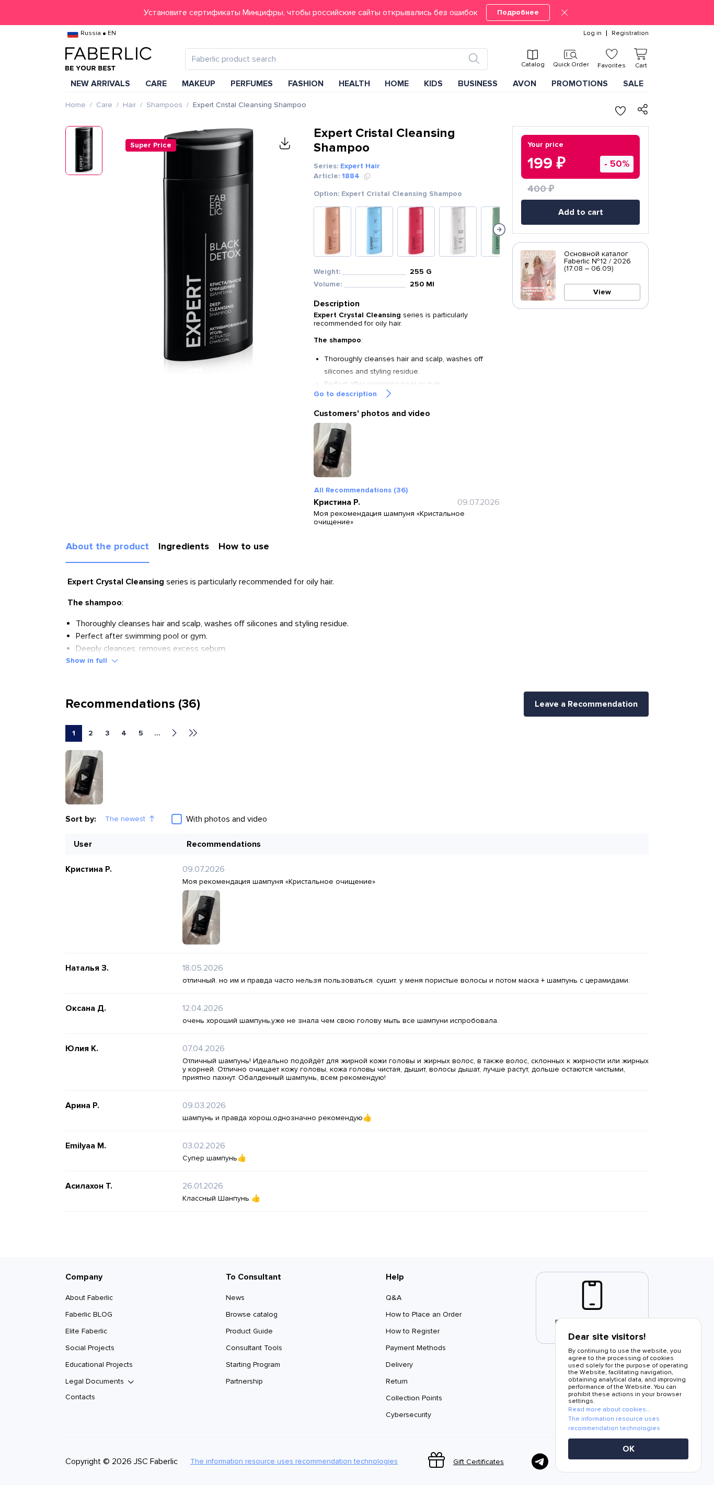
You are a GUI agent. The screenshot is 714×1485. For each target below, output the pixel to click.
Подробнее (518, 12)
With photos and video (226, 819)
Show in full (86, 660)
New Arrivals (100, 83)
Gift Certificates (478, 1461)
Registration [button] (630, 33)
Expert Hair (360, 166)
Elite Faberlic (86, 1331)
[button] (357, 12)
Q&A (393, 1297)
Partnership (244, 1381)
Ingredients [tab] (183, 546)
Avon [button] (524, 83)
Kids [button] (433, 83)
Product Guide (249, 1331)
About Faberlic (89, 1297)
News (235, 1297)
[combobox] (327, 59)
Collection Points (414, 1398)
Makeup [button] (198, 83)
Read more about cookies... (609, 1409)
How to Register (413, 1331)
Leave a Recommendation (586, 704)
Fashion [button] (306, 83)
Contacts (80, 1396)
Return (397, 1381)
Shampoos (164, 104)
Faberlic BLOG (88, 1314)
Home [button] (397, 83)
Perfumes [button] (252, 83)
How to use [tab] (243, 546)
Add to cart (580, 212)
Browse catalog (252, 1314)
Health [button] (354, 83)
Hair (129, 104)
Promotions (579, 83)
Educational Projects (99, 1364)
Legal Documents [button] (94, 1381)
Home (75, 104)
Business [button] (478, 83)
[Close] (564, 12)
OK (629, 1449)
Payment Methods (416, 1347)
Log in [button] (592, 33)
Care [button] (156, 83)
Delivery (399, 1364)
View (602, 291)
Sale (633, 83)
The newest (125, 818)
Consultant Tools (254, 1347)
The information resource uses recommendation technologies (294, 1461)
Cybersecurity (408, 1414)
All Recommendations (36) (361, 490)
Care (104, 104)
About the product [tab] (107, 546)
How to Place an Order (424, 1314)
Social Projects (89, 1347)
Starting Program (253, 1364)
